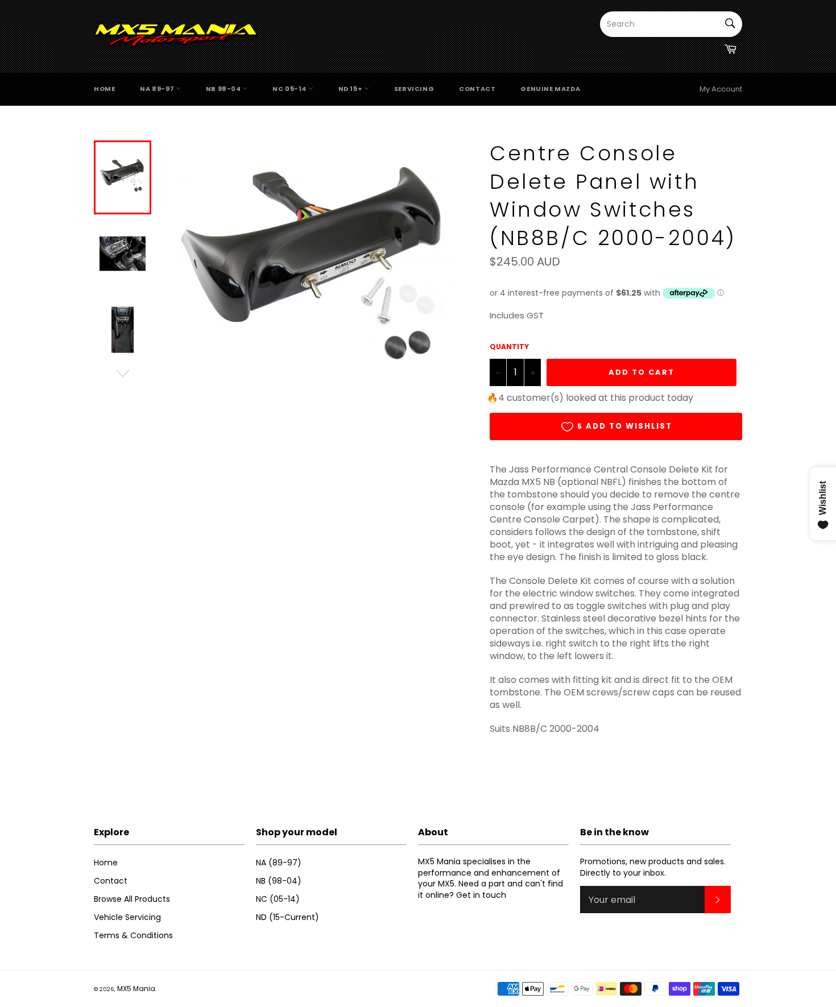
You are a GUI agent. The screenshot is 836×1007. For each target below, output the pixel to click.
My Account (721, 89)
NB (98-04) (278, 880)
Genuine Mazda (550, 88)
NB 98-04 (224, 88)
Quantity (509, 346)
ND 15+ (351, 88)
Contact (477, 88)
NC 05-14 (290, 88)
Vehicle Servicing (127, 917)
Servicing (414, 88)
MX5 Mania (136, 988)
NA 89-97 (157, 88)
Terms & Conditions (133, 935)
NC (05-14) (278, 899)
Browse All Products (132, 899)
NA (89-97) (278, 862)
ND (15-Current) (287, 917)
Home (104, 88)
